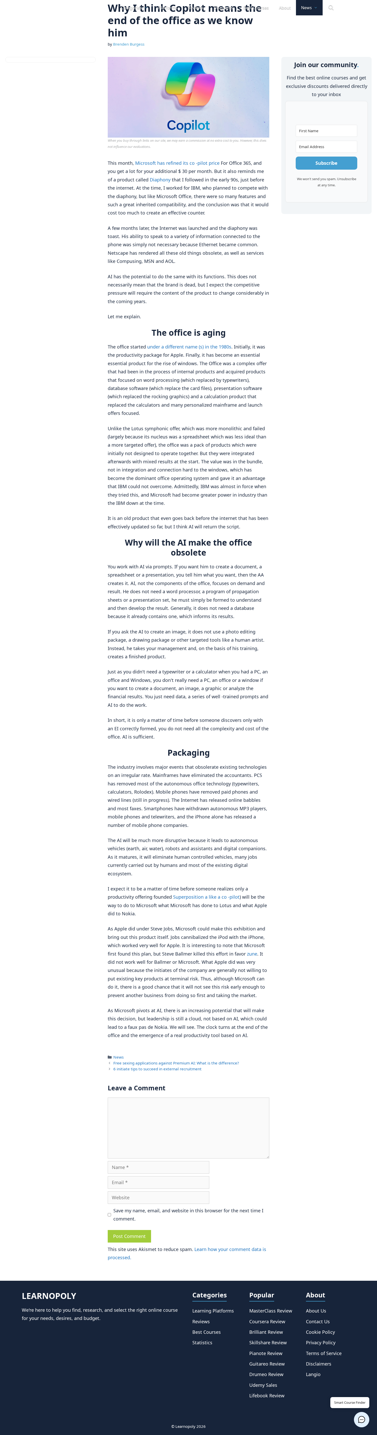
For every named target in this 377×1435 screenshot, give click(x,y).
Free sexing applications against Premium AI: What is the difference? (176, 1062)
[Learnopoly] (66, 8)
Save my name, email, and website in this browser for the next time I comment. (188, 1214)
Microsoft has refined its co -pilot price (177, 163)
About (285, 8)
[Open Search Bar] (331, 7)
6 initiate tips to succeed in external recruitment (157, 1068)
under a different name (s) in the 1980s (188, 347)
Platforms (167, 8)
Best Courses (256, 8)
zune (252, 954)
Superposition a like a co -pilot (206, 897)
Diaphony (160, 180)
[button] (361, 1419)
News (306, 8)
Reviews (195, 8)
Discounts (223, 8)
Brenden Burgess (128, 44)
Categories (131, 8)
